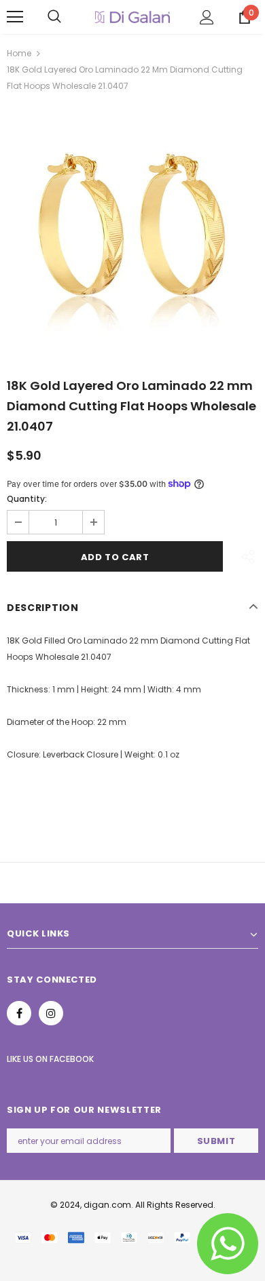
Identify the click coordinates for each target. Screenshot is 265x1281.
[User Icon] (207, 17)
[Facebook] (19, 1013)
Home (19, 53)
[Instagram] (51, 1013)
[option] (132, 229)
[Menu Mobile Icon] (15, 17)
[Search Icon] (54, 17)
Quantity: (27, 499)
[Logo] (132, 16)
